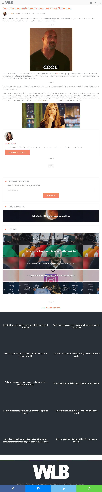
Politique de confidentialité (51, 484)
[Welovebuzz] (9, 2)
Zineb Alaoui (15, 13)
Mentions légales (70, 484)
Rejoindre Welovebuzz (17, 152)
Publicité (35, 484)
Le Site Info (56, 74)
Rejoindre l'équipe (24, 484)
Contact (81, 484)
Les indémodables (51, 308)
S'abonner (51, 195)
